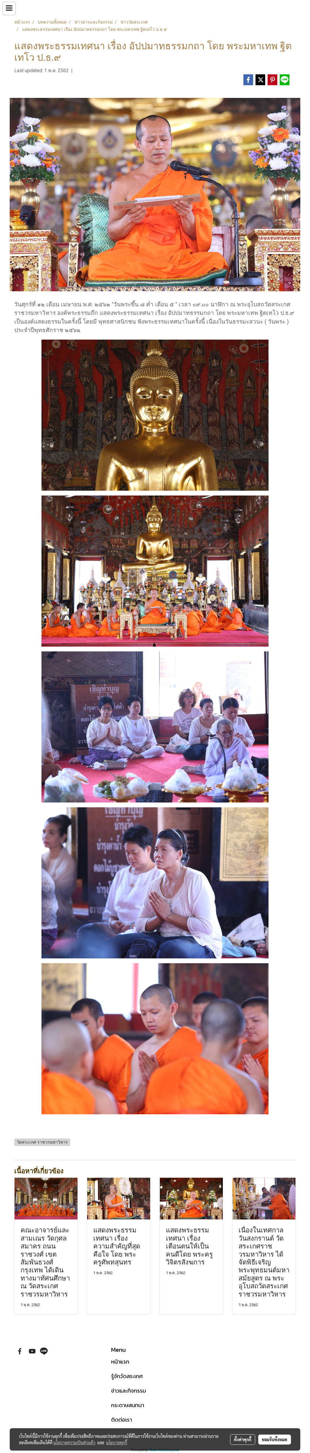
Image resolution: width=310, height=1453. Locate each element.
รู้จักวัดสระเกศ (127, 1376)
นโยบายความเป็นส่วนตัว (74, 1442)
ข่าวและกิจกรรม (128, 1391)
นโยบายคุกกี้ (116, 1442)
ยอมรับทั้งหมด (274, 1439)
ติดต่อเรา (121, 1420)
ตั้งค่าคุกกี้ (242, 1439)
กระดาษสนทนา (127, 1405)
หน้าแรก (120, 1362)
